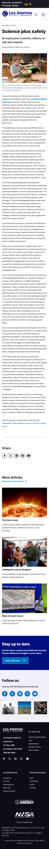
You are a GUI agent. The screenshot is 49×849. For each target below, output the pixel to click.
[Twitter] (10, 455)
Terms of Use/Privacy (24, 822)
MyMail (32, 784)
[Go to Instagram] (21, 759)
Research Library (35, 747)
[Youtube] (35, 693)
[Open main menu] (43, 15)
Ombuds (6, 781)
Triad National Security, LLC (21, 828)
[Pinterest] (22, 455)
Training (32, 788)
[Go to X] (9, 759)
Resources (7, 788)
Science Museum (9, 791)
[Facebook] (4, 455)
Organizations (34, 743)
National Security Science (13, 481)
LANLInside (33, 781)
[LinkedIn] (16, 455)
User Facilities (34, 750)
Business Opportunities (37, 737)
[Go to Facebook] (4, 759)
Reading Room (8, 784)
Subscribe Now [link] (12, 660)
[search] (36, 14)
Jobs (30, 740)
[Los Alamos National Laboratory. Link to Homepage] (17, 14)
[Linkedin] (20, 693)
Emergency (7, 778)
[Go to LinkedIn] (15, 759)
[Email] (28, 455)
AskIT (31, 778)
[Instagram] (27, 693)
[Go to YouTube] (27, 759)
